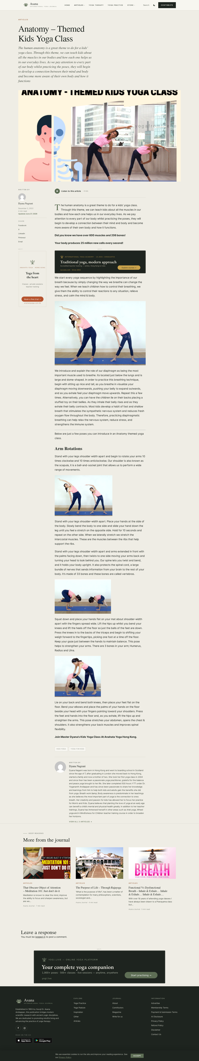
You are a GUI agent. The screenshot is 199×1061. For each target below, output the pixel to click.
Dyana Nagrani (77, 766)
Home (67, 5)
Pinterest (22, 238)
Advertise (155, 1003)
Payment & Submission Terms (164, 1012)
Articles (78, 5)
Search (146, 5)
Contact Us (156, 1034)
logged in (40, 937)
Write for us (117, 1016)
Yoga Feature (79, 1007)
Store (130, 5)
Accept (137, 1056)
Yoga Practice (115, 5)
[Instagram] (24, 1028)
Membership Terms (159, 1007)
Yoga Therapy (96, 5)
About (115, 1003)
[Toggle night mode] (154, 5)
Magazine (116, 1012)
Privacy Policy (157, 1021)
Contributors (117, 1007)
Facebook (22, 225)
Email (20, 242)
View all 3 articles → (80, 822)
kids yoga (61, 749)
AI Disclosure (157, 1016)
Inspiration (78, 1012)
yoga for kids (77, 749)
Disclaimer (155, 1030)
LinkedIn (21, 234)
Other (76, 1016)
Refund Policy (157, 1025)
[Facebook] (18, 1028)
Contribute (167, 5)
